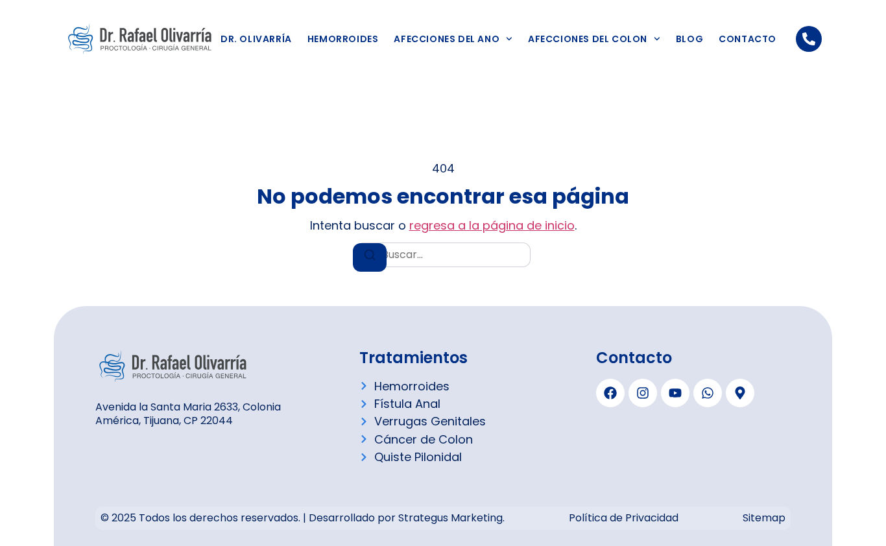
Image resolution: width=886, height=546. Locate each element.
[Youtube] (675, 393)
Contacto (747, 38)
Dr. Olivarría (256, 38)
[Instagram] (643, 393)
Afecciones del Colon (587, 38)
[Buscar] (370, 257)
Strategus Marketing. (451, 517)
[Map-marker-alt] (740, 393)
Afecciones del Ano (446, 38)
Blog (689, 38)
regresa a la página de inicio (492, 225)
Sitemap (764, 517)
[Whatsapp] (707, 393)
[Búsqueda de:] (443, 255)
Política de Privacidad (623, 517)
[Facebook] (610, 393)
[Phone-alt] (809, 39)
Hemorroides (343, 38)
